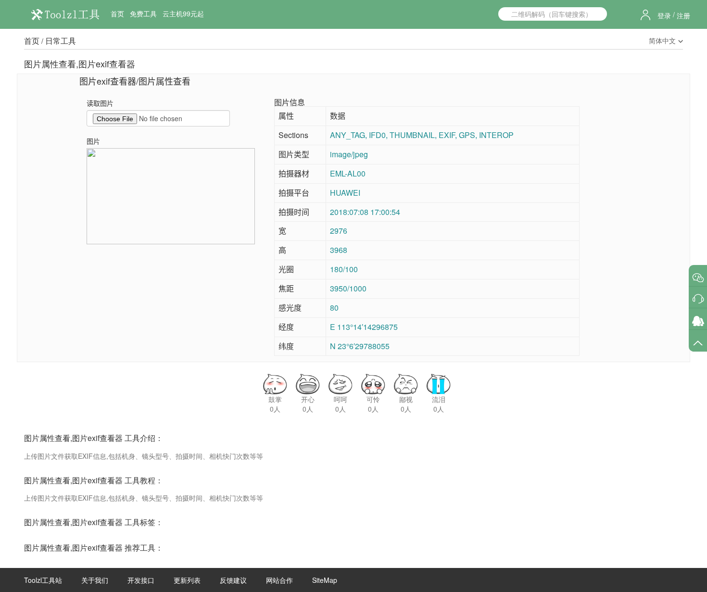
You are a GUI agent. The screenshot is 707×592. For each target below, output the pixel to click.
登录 (664, 15)
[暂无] (698, 278)
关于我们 (94, 580)
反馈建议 (233, 580)
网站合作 (279, 580)
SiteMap (324, 580)
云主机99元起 (183, 13)
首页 (117, 13)
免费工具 (143, 13)
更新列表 (187, 580)
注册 (683, 15)
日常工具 (60, 40)
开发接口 (140, 580)
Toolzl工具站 (43, 580)
